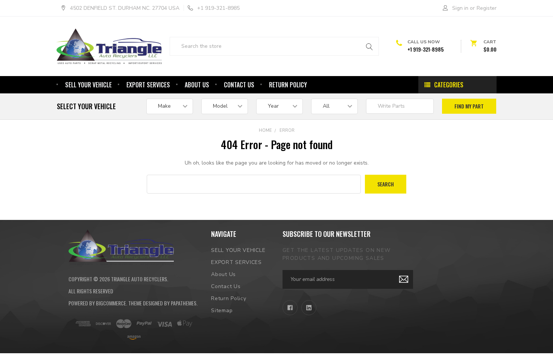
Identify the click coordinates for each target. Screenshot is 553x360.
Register (487, 8)
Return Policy (288, 84)
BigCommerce (111, 303)
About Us (197, 84)
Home (265, 130)
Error (287, 130)
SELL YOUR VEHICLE (88, 84)
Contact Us (239, 84)
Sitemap (221, 310)
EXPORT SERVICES (148, 84)
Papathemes (183, 303)
